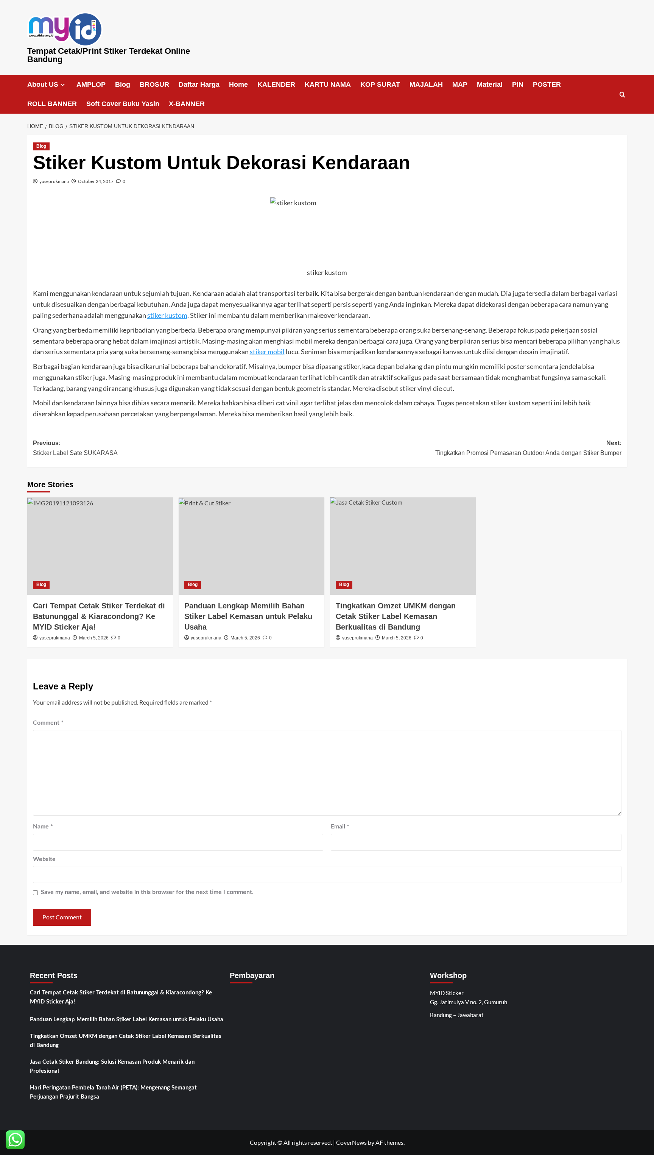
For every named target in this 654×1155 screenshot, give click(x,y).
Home (238, 84)
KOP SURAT (380, 84)
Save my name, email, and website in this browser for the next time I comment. (147, 892)
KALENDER (276, 84)
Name (43, 827)
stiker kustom (167, 315)
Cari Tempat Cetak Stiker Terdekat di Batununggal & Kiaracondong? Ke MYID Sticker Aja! (99, 616)
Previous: (75, 448)
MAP (459, 84)
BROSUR (154, 84)
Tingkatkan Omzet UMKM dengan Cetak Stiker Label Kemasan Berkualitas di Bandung (125, 1040)
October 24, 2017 (96, 181)
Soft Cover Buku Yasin (122, 104)
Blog (122, 84)
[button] (622, 94)
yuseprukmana (54, 181)
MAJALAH (426, 84)
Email (340, 827)
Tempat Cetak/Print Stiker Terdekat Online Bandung (108, 55)
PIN (517, 84)
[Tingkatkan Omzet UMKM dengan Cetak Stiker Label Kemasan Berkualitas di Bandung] (403, 546)
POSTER (547, 84)
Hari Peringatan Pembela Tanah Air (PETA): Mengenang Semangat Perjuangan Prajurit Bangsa (113, 1092)
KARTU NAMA (328, 84)
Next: (528, 448)
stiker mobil (267, 351)
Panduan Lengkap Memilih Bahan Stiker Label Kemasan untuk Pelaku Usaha (248, 616)
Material (490, 84)
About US (42, 84)
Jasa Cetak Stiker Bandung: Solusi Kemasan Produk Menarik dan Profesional (112, 1066)
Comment (48, 723)
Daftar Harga (199, 84)
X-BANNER (187, 104)
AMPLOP (91, 84)
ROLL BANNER (52, 104)
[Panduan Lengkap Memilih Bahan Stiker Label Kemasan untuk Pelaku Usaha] (251, 546)
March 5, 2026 (94, 638)
